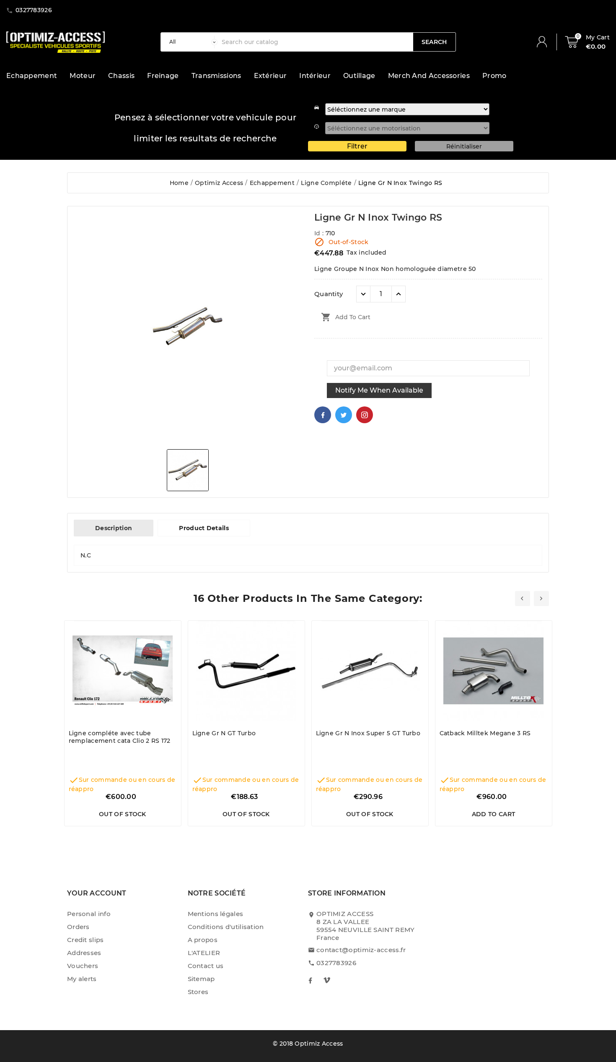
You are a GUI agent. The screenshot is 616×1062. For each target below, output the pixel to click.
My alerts (82, 979)
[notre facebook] (310, 980)
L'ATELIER (204, 953)
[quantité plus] (398, 294)
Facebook (322, 414)
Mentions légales (215, 914)
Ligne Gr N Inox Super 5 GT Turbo (368, 733)
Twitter (343, 414)
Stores (198, 992)
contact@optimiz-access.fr (361, 950)
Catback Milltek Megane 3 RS (485, 733)
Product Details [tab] (204, 528)
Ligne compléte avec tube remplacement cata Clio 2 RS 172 (120, 736)
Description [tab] (113, 528)
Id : (320, 233)
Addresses (84, 953)
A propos (202, 940)
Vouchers (82, 966)
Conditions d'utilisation (226, 927)
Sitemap (201, 979)
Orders (78, 927)
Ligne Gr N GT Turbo (224, 733)
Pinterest (364, 414)
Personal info (89, 914)
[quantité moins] (363, 294)
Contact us (206, 966)
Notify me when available (379, 390)
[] (545, 42)
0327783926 (336, 963)
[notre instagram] (326, 980)
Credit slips (85, 940)
